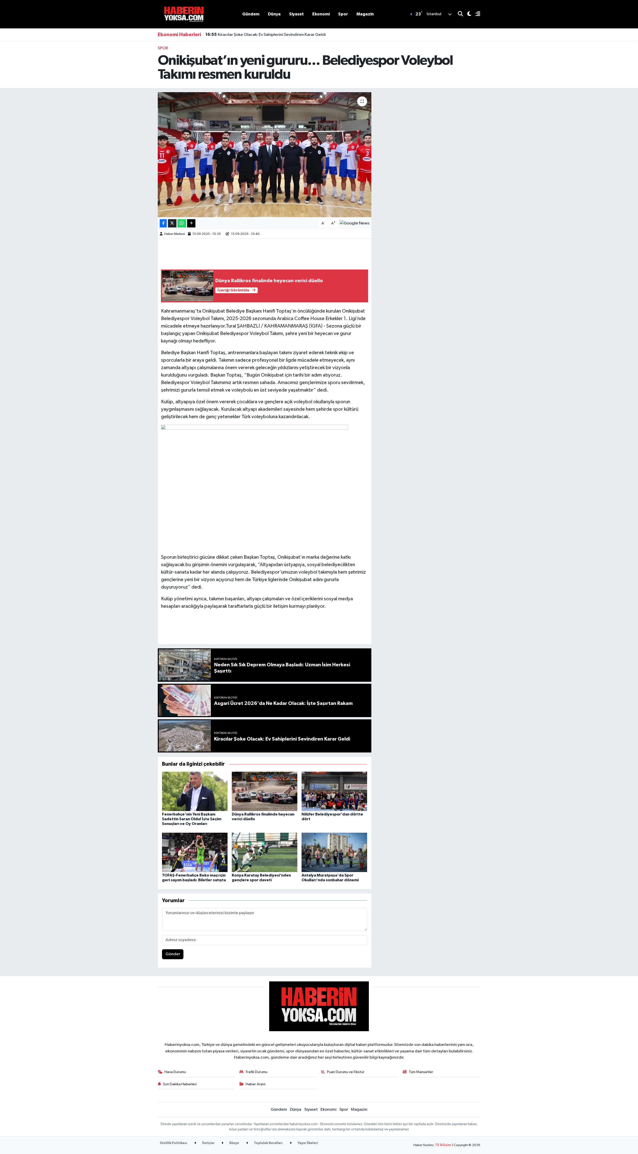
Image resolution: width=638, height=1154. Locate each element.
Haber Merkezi (174, 234)
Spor (343, 14)
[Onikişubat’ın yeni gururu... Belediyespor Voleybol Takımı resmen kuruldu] (264, 154)
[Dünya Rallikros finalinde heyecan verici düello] (264, 791)
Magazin (365, 14)
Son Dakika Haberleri (180, 1084)
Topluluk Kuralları (268, 1143)
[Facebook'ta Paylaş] (163, 223)
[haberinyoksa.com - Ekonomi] (184, 14)
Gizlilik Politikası (173, 1143)
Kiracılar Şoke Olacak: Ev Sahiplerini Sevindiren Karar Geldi (265, 34)
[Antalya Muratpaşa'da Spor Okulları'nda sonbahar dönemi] (334, 852)
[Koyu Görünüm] (467, 14)
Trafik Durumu (256, 1072)
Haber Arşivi (255, 1084)
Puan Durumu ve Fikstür (345, 1072)
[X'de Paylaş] (172, 223)
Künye (234, 1143)
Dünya (274, 14)
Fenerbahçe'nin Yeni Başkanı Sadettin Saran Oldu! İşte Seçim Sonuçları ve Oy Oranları (191, 819)
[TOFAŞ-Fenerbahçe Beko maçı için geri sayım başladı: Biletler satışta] (195, 852)
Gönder (172, 954)
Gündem (250, 14)
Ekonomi (321, 14)
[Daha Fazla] (191, 223)
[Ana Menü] (475, 14)
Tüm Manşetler (421, 1072)
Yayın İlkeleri (307, 1143)
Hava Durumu (175, 1072)
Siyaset (296, 14)
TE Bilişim (443, 1145)
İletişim (207, 1143)
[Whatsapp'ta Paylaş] (181, 223)
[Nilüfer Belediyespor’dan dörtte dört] (334, 791)
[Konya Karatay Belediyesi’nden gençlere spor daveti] (264, 852)
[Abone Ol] (354, 223)
